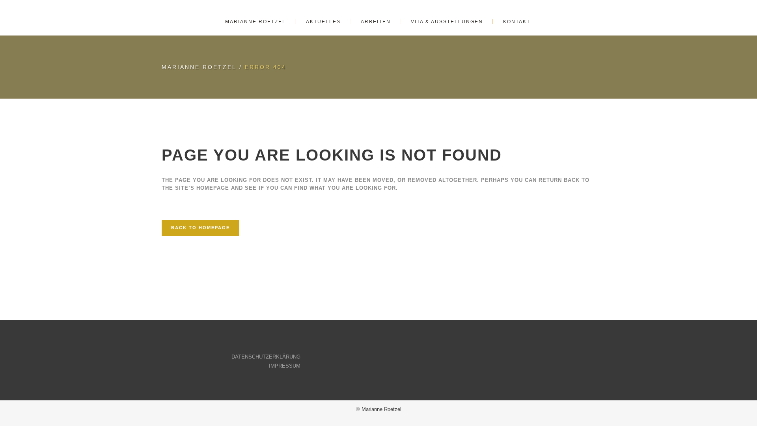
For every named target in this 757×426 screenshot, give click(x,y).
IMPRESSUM (284, 366)
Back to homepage (200, 227)
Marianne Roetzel (199, 67)
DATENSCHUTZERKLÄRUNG (265, 357)
